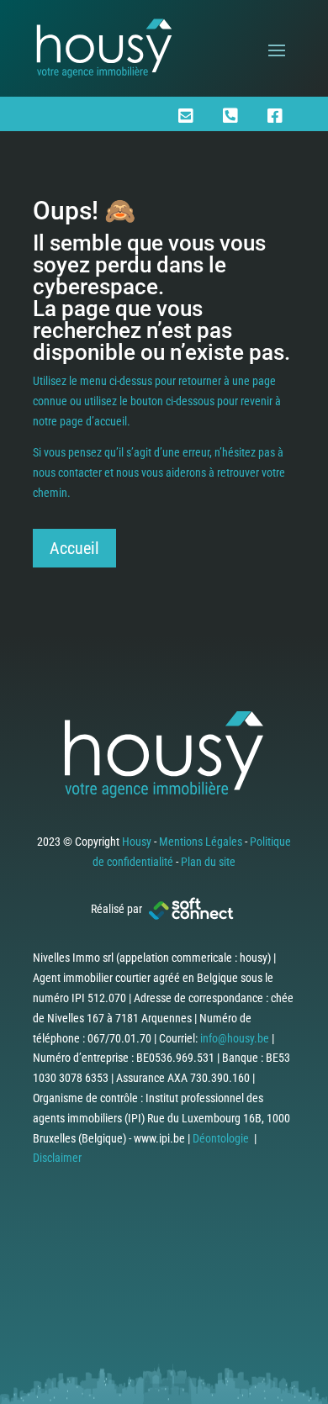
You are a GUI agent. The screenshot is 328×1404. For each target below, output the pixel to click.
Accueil (74, 548)
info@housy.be (234, 1038)
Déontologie (221, 1138)
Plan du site (208, 861)
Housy (136, 841)
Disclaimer (57, 1157)
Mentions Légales (200, 841)
